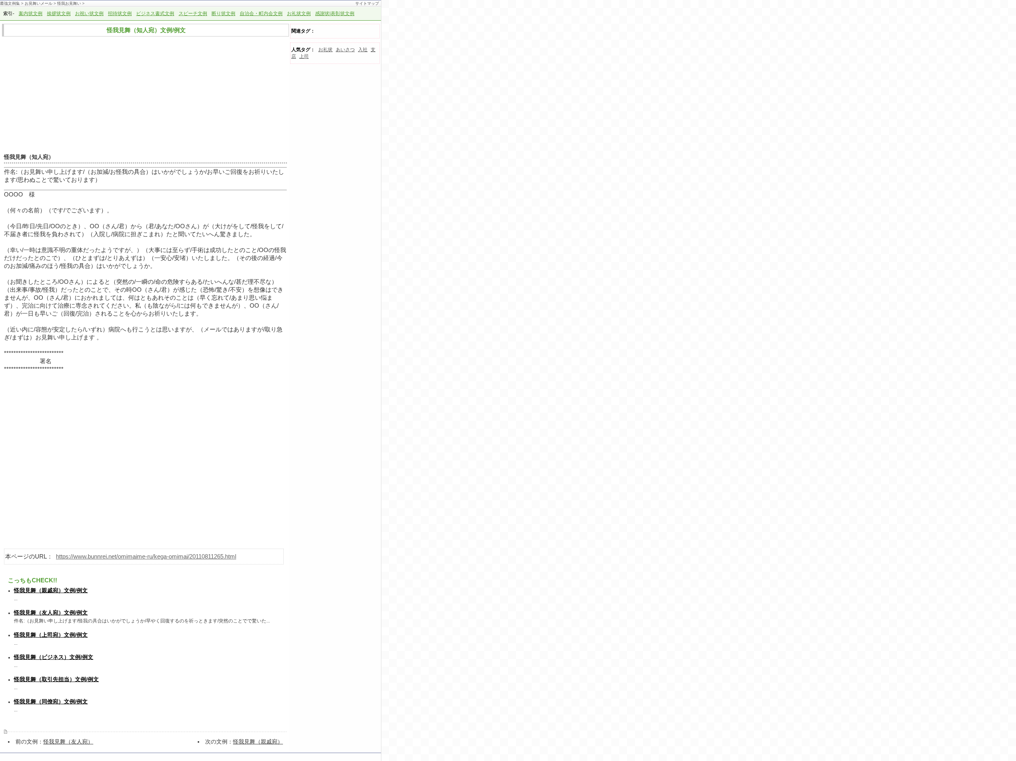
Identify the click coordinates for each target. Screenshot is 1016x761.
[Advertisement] (143, 95)
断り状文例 (223, 13)
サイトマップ (367, 3)
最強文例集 (10, 3)
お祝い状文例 (89, 13)
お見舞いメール (38, 3)
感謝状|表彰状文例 (334, 13)
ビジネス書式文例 (155, 13)
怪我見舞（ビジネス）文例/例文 (53, 657)
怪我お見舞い (69, 3)
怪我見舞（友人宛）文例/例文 (51, 612)
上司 (304, 56)
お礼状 (325, 49)
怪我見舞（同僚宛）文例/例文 (51, 701)
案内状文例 (30, 13)
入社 (363, 49)
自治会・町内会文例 (261, 13)
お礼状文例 (299, 13)
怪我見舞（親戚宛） (258, 741)
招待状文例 (120, 13)
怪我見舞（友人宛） (68, 741)
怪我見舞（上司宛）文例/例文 (51, 635)
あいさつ (345, 49)
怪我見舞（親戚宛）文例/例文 (51, 590)
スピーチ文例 (193, 13)
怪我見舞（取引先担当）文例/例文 (56, 679)
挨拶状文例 (59, 13)
